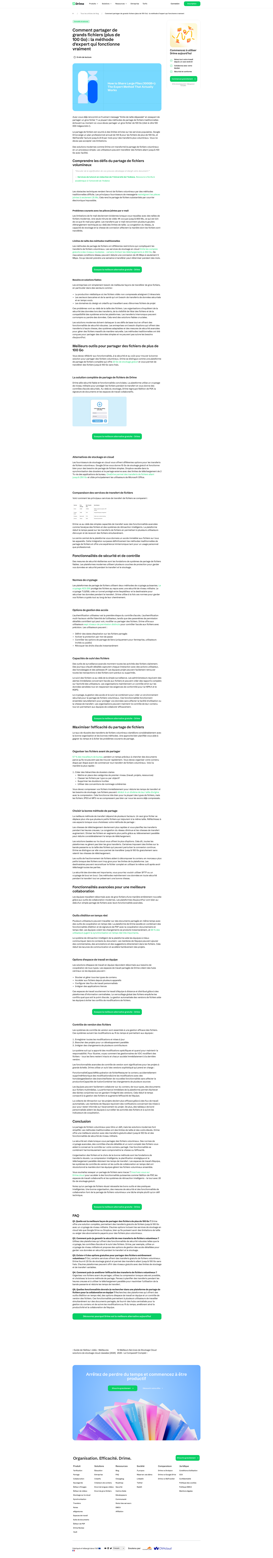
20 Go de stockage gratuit (125, 361)
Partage (76, 1474)
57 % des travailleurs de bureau (88, 756)
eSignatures (78, 1511)
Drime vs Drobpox (165, 1470)
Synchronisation (79, 1499)
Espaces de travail (80, 1515)
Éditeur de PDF (79, 1524)
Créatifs (97, 1479)
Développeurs (121, 1495)
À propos (140, 1470)
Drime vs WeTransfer (166, 1479)
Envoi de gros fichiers (103, 1491)
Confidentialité (185, 1479)
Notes (75, 1507)
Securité (119, 1487)
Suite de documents (81, 1520)
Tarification (77, 1470)
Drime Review (78, 1528)
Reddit (139, 1487)
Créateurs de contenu (103, 1483)
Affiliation (119, 1511)
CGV (181, 1474)
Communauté (121, 1499)
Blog (117, 1470)
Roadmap (119, 1483)
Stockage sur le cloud (81, 1495)
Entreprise (98, 1474)
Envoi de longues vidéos (104, 1487)
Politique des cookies (187, 1483)
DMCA (118, 1507)
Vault (75, 1532)
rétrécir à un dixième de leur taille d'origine (138, 792)
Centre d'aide (121, 1491)
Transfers (77, 1503)
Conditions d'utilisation (188, 1470)
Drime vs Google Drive (167, 1474)
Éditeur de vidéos (80, 1491)
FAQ (117, 1474)
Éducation (98, 1470)
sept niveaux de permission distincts (102, 624)
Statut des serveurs (123, 1503)
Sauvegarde (78, 1483)
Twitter (140, 1483)
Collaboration (78, 1479)
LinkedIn (140, 1479)
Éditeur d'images (79, 1487)
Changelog (120, 1479)
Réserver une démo (144, 1474)
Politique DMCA (185, 1487)
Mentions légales (186, 1491)
